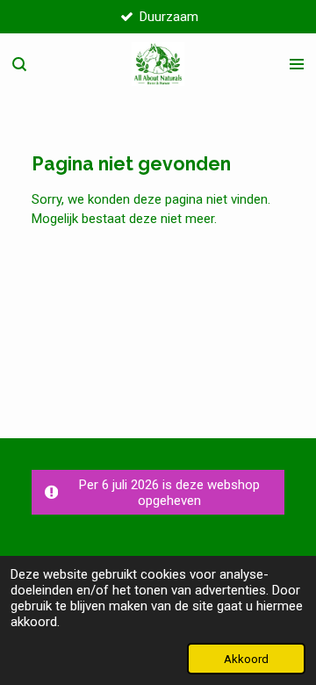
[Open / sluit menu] (296, 64)
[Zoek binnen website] (19, 64)
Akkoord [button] (246, 659)
